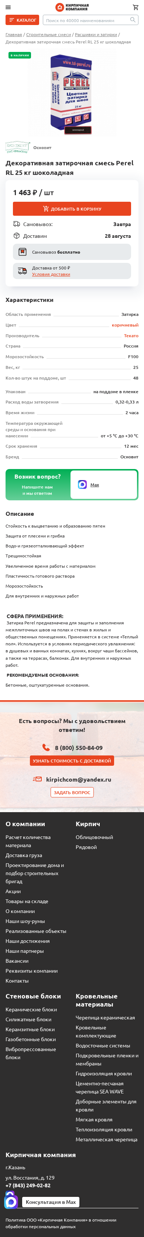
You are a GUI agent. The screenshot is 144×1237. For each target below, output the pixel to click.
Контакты (17, 980)
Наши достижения (28, 940)
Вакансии (17, 960)
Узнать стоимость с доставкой (72, 761)
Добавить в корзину (76, 209)
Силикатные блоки (28, 1019)
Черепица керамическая (105, 1017)
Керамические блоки (31, 1009)
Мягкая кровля (94, 1119)
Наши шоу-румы (25, 920)
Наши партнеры (25, 950)
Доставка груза (24, 855)
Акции (13, 891)
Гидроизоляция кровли (104, 1073)
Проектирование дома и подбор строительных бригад (35, 872)
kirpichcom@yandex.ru (78, 779)
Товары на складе (27, 901)
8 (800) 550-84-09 (79, 747)
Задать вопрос (72, 792)
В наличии (20, 55)
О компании (20, 911)
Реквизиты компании (32, 970)
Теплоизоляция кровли (104, 1129)
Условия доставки (51, 274)
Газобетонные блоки (31, 1039)
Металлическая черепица (106, 1139)
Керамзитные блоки (30, 1029)
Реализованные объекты (36, 930)
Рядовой (86, 846)
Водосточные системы (103, 1045)
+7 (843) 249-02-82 (28, 1185)
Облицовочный (94, 837)
